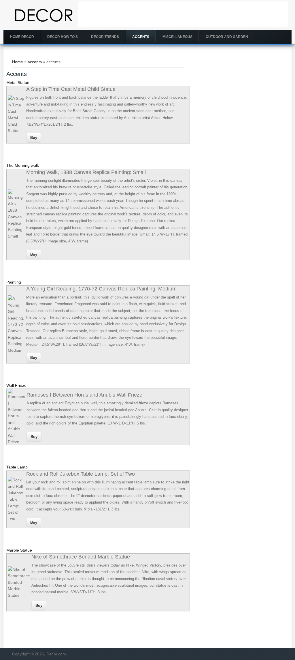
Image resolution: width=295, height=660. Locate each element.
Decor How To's (62, 37)
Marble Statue (19, 550)
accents (35, 62)
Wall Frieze (16, 385)
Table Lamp (17, 467)
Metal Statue (17, 82)
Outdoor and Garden (227, 37)
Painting (13, 282)
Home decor (22, 37)
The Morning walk (22, 165)
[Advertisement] (183, 14)
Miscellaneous (177, 37)
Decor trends (105, 37)
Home (17, 62)
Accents (140, 37)
